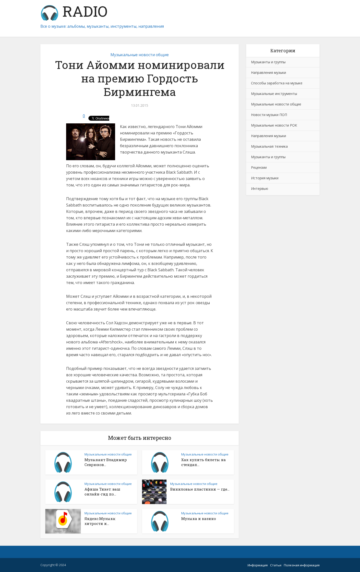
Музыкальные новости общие (139, 54)
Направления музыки (268, 72)
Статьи (275, 565)
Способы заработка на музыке (276, 83)
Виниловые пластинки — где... (199, 489)
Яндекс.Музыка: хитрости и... (100, 521)
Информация (258, 565)
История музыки (264, 178)
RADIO (83, 12)
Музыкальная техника (269, 146)
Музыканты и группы (268, 62)
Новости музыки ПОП (269, 114)
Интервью (259, 188)
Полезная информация (302, 565)
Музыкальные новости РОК (274, 125)
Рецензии (259, 167)
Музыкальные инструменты (274, 93)
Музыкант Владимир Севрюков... (105, 462)
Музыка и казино (198, 518)
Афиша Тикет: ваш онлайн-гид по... (102, 491)
